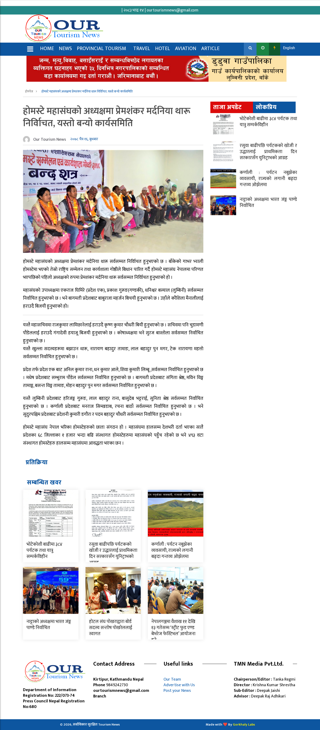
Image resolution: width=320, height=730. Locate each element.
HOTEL (162, 48)
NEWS (65, 48)
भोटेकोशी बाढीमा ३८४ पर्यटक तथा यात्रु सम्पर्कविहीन (44, 550)
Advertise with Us (179, 685)
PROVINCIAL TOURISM (101, 48)
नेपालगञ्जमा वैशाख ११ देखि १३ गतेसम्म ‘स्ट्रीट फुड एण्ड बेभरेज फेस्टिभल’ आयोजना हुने (173, 631)
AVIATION (185, 48)
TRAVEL (141, 48)
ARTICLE (210, 48)
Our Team (173, 679)
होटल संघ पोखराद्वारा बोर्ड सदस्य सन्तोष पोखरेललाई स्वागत (110, 628)
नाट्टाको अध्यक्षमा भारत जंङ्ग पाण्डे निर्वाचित (48, 625)
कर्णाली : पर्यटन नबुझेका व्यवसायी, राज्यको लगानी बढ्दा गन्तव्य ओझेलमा (172, 550)
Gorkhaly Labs (244, 724)
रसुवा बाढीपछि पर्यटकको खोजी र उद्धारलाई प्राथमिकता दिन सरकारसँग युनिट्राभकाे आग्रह (113, 553)
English (289, 48)
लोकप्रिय (266, 107)
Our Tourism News (49, 139)
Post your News (177, 690)
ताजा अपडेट (227, 107)
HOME (47, 48)
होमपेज (29, 91)
